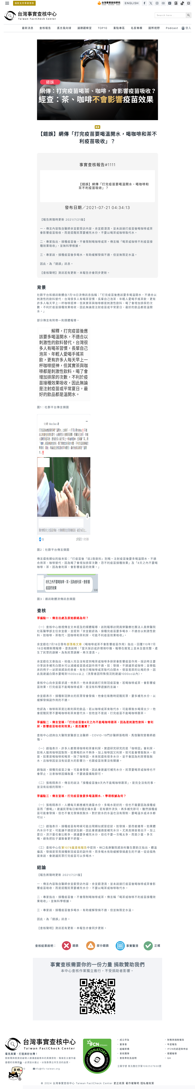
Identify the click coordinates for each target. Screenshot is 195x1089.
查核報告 (45, 28)
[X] (151, 3)
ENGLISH (132, 3)
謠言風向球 (64, 28)
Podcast (172, 28)
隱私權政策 (147, 1083)
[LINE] (188, 3)
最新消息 (28, 28)
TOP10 (102, 28)
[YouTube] (163, 3)
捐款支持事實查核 (24, 3)
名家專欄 (136, 28)
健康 (97, 127)
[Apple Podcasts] (169, 3)
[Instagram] (157, 3)
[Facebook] (144, 3)
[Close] (20, 1063)
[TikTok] (182, 3)
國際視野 (154, 28)
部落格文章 (74, 644)
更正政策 (119, 1083)
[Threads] (176, 3)
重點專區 (119, 28)
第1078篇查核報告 (74, 847)
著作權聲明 (132, 1083)
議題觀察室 (84, 28)
